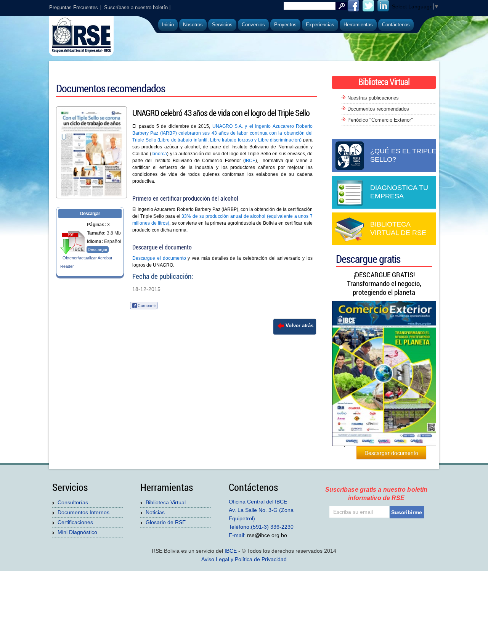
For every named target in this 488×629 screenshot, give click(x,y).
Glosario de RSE (166, 522)
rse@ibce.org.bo (267, 535)
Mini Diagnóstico (77, 532)
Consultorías (73, 502)
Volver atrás (299, 325)
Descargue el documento (159, 258)
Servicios (222, 24)
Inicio (168, 24)
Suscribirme (406, 512)
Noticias (155, 512)
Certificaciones (75, 522)
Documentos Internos (83, 512)
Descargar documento (391, 453)
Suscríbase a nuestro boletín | (137, 7)
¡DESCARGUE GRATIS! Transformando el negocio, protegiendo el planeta (384, 283)
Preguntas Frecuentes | (75, 7)
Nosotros (193, 24)
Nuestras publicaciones (373, 98)
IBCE (250, 160)
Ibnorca (159, 153)
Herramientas (358, 24)
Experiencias (320, 24)
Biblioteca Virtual (166, 502)
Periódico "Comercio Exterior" (380, 120)
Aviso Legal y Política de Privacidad (244, 559)
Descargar (98, 249)
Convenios (253, 24)
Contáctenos (396, 24)
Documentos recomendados (378, 109)
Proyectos (285, 24)
